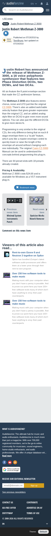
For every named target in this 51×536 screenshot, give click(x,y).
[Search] (5, 10)
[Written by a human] (7, 40)
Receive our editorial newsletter (18, 478)
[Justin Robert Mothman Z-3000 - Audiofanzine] (13, 3)
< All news (7, 18)
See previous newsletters (14, 492)
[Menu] (47, 10)
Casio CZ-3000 (40, 148)
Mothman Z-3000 (26, 24)
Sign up (34, 485)
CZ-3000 (6, 107)
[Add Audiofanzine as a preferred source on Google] (11, 469)
